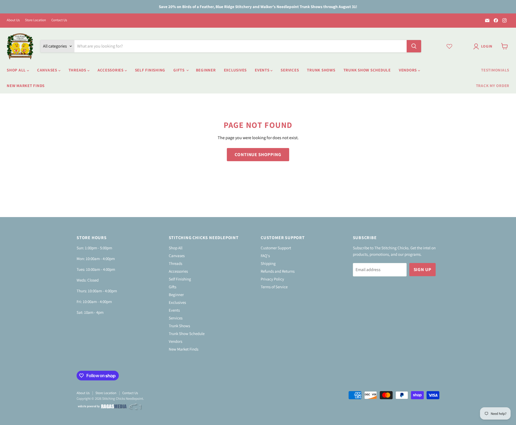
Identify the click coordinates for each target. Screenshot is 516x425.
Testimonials (495, 70)
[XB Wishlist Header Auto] (449, 46)
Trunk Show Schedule (367, 70)
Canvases (47, 70)
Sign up (422, 269)
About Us (13, 20)
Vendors (408, 70)
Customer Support (276, 247)
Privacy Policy (272, 279)
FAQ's (265, 255)
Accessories (111, 70)
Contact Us (59, 20)
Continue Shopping (258, 154)
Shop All (17, 70)
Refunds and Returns (278, 271)
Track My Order (493, 85)
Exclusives (235, 70)
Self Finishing (150, 70)
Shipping (268, 263)
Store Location (35, 20)
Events (262, 70)
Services (290, 70)
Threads (78, 70)
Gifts (179, 70)
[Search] (414, 46)
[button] (483, 46)
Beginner (206, 70)
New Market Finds (26, 85)
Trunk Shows (321, 70)
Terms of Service (274, 286)
